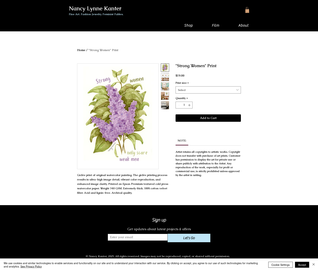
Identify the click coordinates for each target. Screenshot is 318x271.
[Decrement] (178, 105)
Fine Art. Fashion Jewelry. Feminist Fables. (96, 14)
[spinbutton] (184, 105)
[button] (188, 25)
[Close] (313, 264)
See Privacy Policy (31, 266)
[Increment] (189, 105)
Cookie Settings (280, 265)
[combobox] (208, 90)
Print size (182, 82)
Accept (302, 265)
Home (81, 50)
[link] (182, 140)
